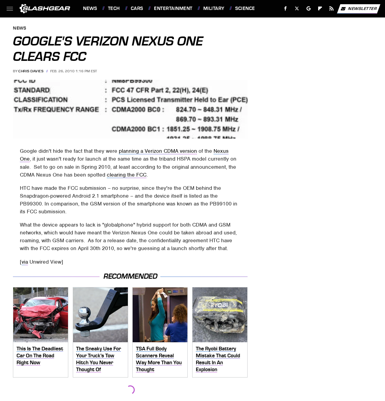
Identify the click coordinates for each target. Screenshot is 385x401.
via (25, 261)
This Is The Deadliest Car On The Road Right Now (40, 355)
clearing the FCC (126, 174)
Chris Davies (30, 71)
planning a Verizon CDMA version (158, 151)
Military (213, 8)
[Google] (308, 8)
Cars (137, 8)
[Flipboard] (320, 8)
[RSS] (331, 8)
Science (245, 8)
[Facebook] (285, 8)
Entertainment (173, 8)
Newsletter (362, 8)
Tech (114, 8)
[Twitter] (297, 8)
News (90, 8)
